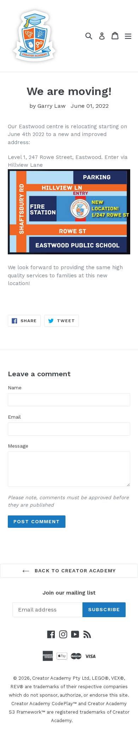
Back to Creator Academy (74, 570)
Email (14, 417)
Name (15, 387)
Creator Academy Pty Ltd (60, 678)
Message (18, 446)
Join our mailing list (69, 593)
